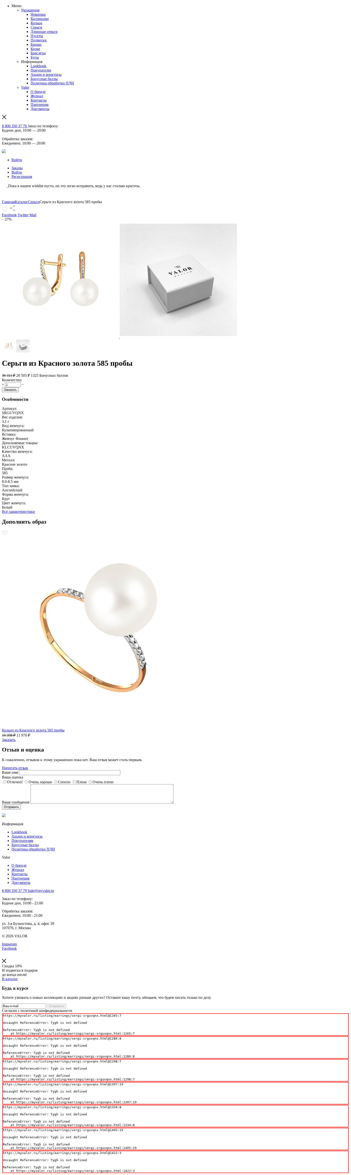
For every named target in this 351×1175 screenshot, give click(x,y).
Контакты (39, 100)
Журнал (37, 96)
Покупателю (41, 70)
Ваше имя (10, 772)
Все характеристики (18, 512)
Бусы (35, 57)
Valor (25, 87)
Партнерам (39, 105)
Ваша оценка (12, 777)
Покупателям (22, 841)
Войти (16, 160)
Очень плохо (103, 782)
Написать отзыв (15, 768)
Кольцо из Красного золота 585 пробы (33, 730)
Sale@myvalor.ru (40, 891)
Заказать (10, 390)
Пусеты (37, 36)
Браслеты (38, 53)
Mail (32, 215)
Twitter (23, 215)
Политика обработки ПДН (52, 83)
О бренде (38, 92)
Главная (8, 202)
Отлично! (15, 782)
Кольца (36, 23)
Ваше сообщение (16, 802)
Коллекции (40, 19)
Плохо (81, 782)
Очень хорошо (40, 782)
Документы (40, 109)
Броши (36, 44)
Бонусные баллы (44, 79)
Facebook (9, 215)
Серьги (36, 27)
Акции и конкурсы (46, 74)
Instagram (9, 944)
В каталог (10, 979)
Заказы (17, 168)
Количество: (12, 380)
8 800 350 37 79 (15, 126)
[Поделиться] (12, 211)
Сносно (64, 782)
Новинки (38, 14)
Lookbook (38, 66)
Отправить (11, 807)
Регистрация (21, 177)
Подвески (39, 40)
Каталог (21, 202)
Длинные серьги (44, 32)
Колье (35, 49)
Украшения (30, 10)
